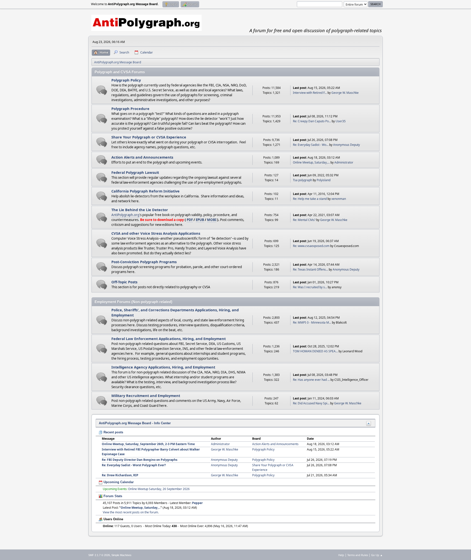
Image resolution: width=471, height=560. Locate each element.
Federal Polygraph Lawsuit (135, 172)
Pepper (197, 503)
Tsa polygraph (302, 180)
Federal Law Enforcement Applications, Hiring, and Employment (168, 338)
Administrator (343, 162)
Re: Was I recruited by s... (310, 287)
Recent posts (113, 432)
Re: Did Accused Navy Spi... (311, 403)
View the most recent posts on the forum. (131, 512)
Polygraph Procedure (130, 108)
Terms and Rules (357, 555)
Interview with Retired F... (310, 93)
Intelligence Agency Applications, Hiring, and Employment (163, 367)
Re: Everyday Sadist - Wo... (310, 145)
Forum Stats (112, 496)
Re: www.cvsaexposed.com (311, 246)
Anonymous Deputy (346, 145)
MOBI (211, 220)
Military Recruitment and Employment (145, 395)
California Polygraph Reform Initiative (145, 191)
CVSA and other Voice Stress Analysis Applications (155, 233)
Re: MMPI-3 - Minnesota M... (312, 322)
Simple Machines (121, 555)
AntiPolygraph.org (125, 215)
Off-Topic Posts (124, 281)
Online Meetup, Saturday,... (311, 162)
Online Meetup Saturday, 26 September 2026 (159, 489)
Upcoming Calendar (118, 482)
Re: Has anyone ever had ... (311, 380)
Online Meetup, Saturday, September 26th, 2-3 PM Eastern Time (148, 444)
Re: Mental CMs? (304, 220)
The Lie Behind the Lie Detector (139, 209)
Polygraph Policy (126, 80)
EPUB (200, 220)
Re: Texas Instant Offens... (310, 269)
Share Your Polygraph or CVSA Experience (148, 137)
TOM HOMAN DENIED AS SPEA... (315, 351)
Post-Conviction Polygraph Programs (144, 261)
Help (341, 555)
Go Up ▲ (377, 555)
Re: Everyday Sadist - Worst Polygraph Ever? (134, 465)
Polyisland (323, 180)
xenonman (338, 199)
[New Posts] (101, 90)
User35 (341, 121)
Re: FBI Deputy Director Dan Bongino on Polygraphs (139, 460)
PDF (190, 220)
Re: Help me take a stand (310, 199)
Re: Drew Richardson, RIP (120, 475)
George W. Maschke (345, 93)
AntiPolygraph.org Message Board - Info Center (135, 423)
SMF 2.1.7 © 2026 (99, 555)
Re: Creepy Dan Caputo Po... (312, 121)
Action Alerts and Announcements (142, 157)
